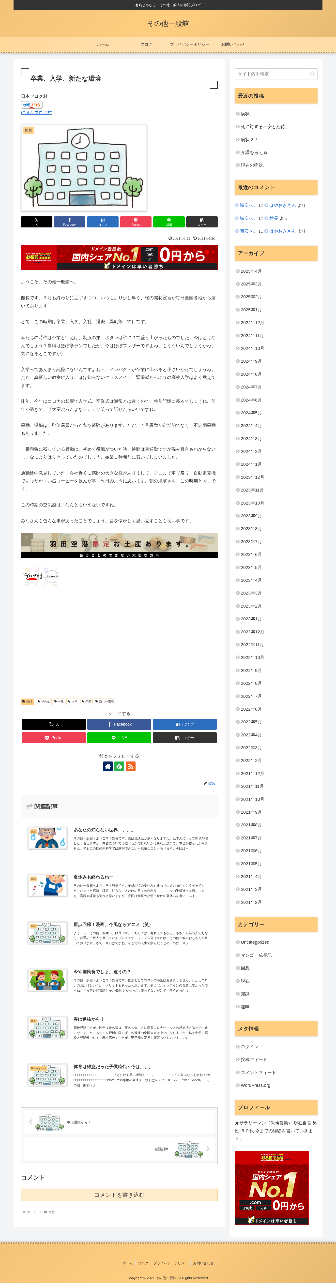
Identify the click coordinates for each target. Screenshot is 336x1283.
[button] (202, 221)
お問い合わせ (203, 1263)
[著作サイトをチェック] (108, 766)
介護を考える (254, 152)
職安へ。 (249, 205)
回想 (29, 701)
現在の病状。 (254, 165)
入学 (74, 701)
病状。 (247, 113)
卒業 (88, 701)
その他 (45, 701)
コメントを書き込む (119, 1195)
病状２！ (250, 139)
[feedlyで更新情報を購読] (119, 766)
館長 (273, 218)
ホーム (127, 1263)
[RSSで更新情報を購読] (131, 766)
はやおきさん (282, 205)
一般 (61, 701)
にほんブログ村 (36, 112)
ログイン (250, 1046)
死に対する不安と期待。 (265, 126)
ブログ (143, 1263)
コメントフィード (258, 1072)
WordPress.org (255, 1085)
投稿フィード (254, 1059)
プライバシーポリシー (170, 1263)
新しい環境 (106, 701)
